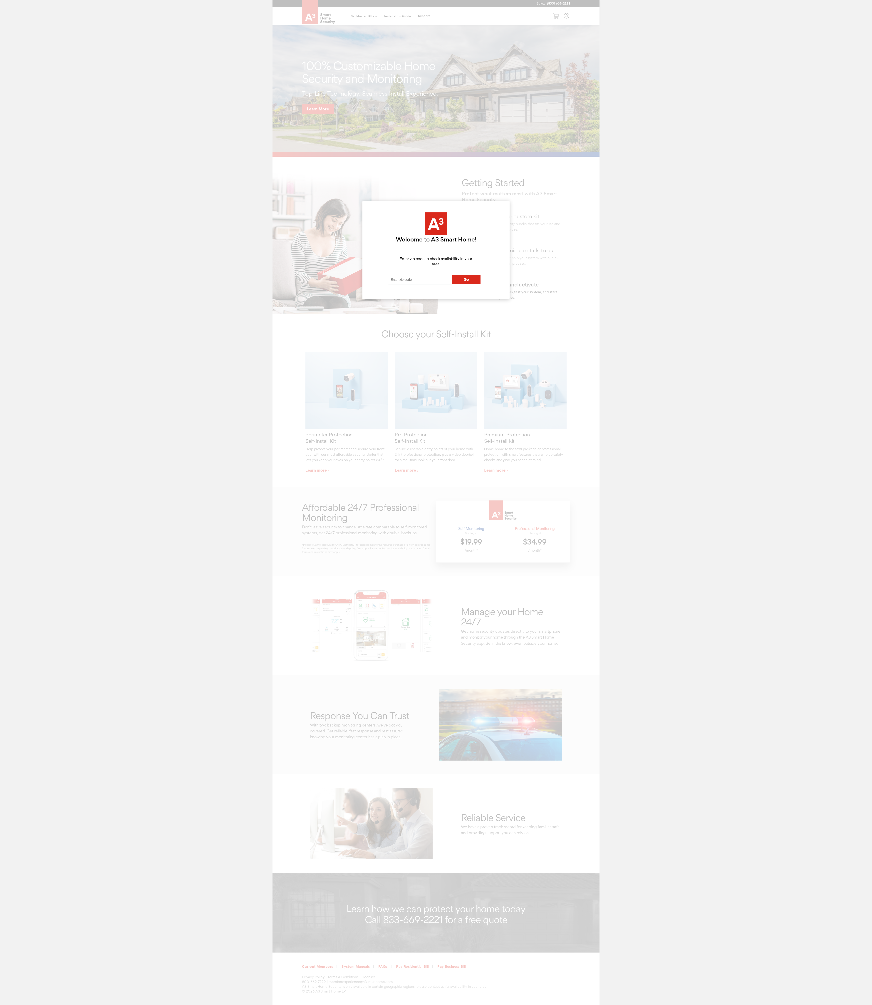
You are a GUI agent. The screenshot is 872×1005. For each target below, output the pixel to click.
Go (466, 279)
